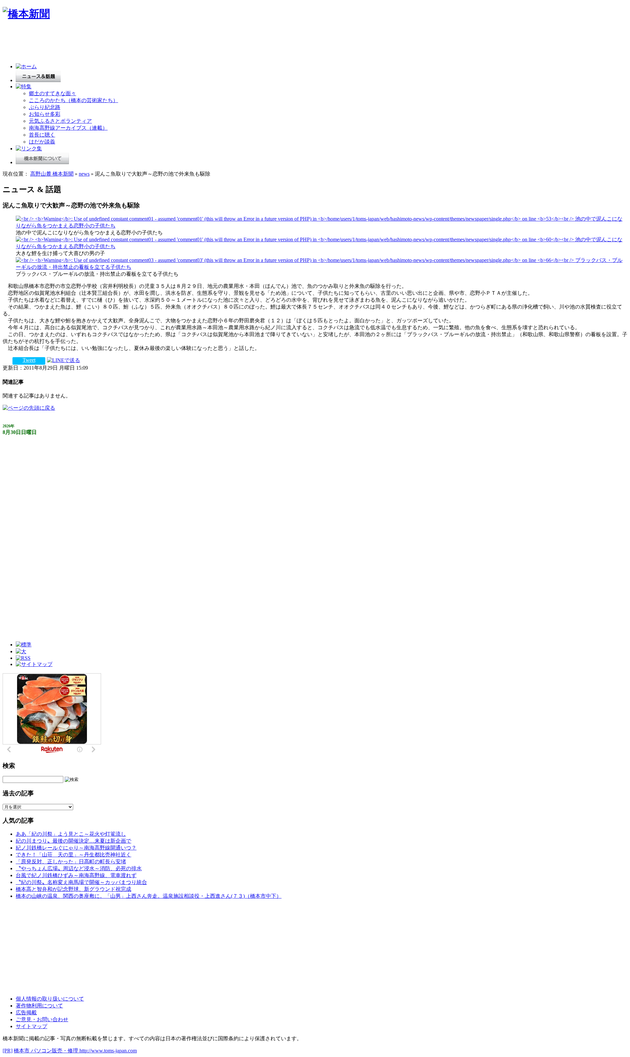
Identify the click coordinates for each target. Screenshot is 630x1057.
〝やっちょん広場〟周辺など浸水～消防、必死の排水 (79, 868)
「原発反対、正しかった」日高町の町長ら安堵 (71, 861)
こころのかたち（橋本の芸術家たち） (73, 100)
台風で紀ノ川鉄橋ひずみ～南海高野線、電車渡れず (76, 875)
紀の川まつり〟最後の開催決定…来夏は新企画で (73, 841)
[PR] (7, 1050)
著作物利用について (39, 1005)
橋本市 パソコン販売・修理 (46, 1050)
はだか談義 (42, 141)
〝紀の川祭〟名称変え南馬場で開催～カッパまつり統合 (81, 882)
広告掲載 (26, 1012)
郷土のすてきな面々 (52, 93)
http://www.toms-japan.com (108, 1050)
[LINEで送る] (63, 360)
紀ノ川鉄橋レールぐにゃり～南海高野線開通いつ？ (76, 848)
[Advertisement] (122, 43)
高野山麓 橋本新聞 (52, 174)
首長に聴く (42, 135)
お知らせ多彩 (44, 114)
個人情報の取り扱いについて (50, 999)
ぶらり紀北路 (44, 107)
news (84, 174)
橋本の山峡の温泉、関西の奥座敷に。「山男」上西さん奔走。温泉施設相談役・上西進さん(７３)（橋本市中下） (149, 896)
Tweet (29, 360)
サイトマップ (31, 1026)
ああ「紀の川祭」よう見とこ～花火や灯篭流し (71, 834)
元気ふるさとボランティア (60, 121)
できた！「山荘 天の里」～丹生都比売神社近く (73, 854)
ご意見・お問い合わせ (42, 1019)
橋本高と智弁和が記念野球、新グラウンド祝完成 (73, 889)
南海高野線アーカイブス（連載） (68, 128)
